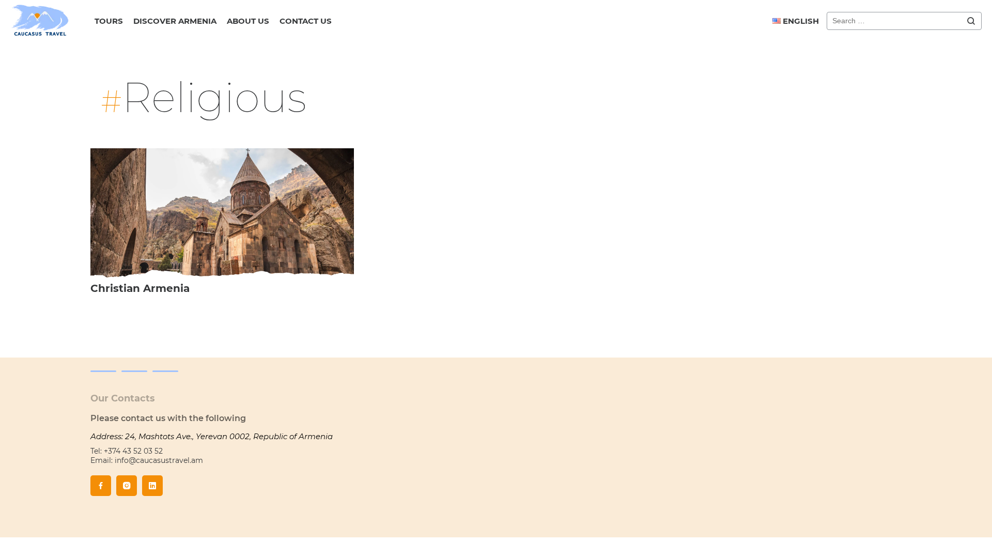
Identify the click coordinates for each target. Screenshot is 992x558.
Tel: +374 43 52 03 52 (126, 451)
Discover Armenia (174, 21)
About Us (248, 21)
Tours (109, 21)
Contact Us (306, 21)
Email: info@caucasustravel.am (146, 460)
